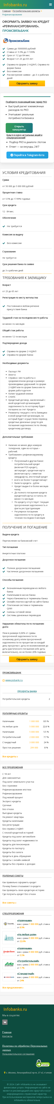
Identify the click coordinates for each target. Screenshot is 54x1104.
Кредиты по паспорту (13, 848)
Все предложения (12, 987)
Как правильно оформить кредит (19, 882)
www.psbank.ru (14, 680)
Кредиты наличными (12, 820)
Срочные (6, 805)
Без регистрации (10, 824)
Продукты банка (27, 691)
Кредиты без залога (12, 852)
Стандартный (9, 742)
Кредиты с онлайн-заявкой (16, 860)
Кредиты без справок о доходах (18, 864)
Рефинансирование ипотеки (16, 789)
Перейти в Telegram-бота (28, 155)
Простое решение (11, 747)
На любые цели (10, 726)
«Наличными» (24, 920)
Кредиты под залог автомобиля (18, 836)
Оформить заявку (27, 83)
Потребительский (11, 737)
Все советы (8, 902)
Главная (6, 10)
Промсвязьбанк (15, 31)
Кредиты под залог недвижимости (20, 840)
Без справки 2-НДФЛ (12, 828)
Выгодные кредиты (12, 813)
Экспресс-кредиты (11, 801)
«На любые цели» (26, 934)
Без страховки (9, 785)
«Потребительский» (28, 960)
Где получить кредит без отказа (19, 894)
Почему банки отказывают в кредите (21, 886)
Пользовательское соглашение (18, 1054)
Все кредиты (9, 756)
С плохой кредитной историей (17, 832)
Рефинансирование (12, 793)
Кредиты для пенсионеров (15, 844)
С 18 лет (6, 773)
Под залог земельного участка (18, 781)
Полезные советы (12, 875)
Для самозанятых (11, 777)
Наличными (8, 721)
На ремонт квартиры (13, 817)
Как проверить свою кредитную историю (23, 890)
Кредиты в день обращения (16, 856)
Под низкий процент (12, 797)
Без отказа (8, 809)
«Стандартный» (25, 973)
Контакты (7, 1036)
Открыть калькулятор (19, 128)
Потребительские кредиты (26, 10)
